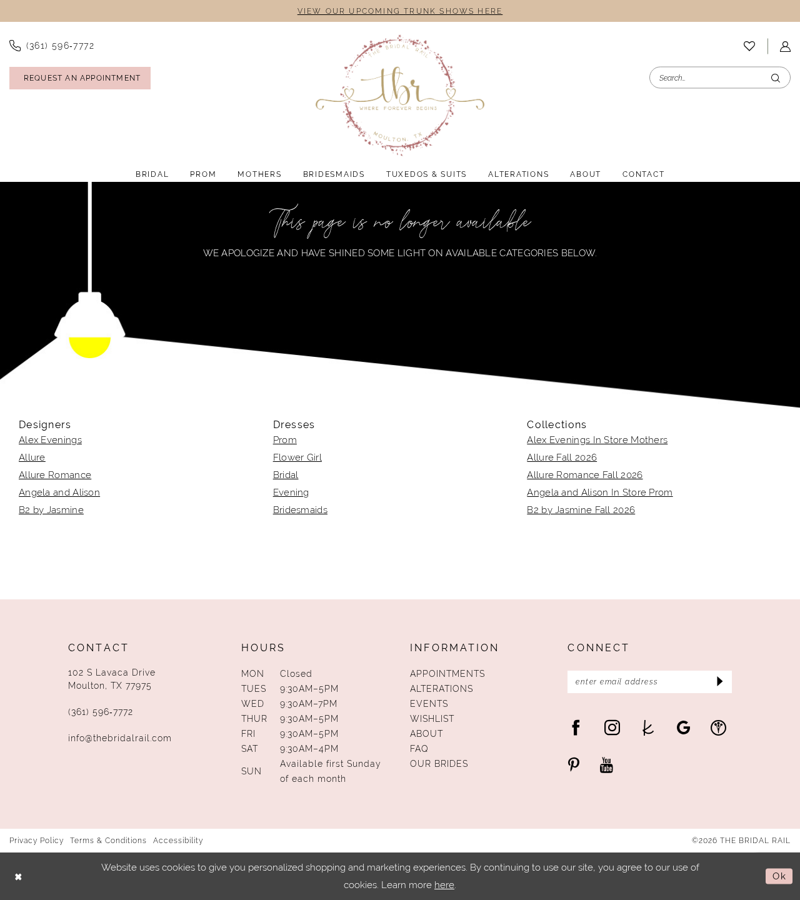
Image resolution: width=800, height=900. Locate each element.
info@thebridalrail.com (120, 738)
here (444, 884)
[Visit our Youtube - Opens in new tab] (606, 765)
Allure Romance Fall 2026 (584, 474)
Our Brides (439, 764)
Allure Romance (55, 474)
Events (429, 704)
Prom (285, 439)
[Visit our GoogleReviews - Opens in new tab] (683, 727)
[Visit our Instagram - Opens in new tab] (612, 727)
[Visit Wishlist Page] (749, 46)
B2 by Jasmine (51, 509)
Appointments (447, 674)
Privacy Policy (36, 840)
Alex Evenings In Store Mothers (597, 439)
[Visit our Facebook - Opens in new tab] (576, 727)
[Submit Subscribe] (718, 681)
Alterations (441, 689)
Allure (32, 457)
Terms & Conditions (108, 840)
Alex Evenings (50, 439)
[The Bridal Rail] (400, 95)
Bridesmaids (300, 509)
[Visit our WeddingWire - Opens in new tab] (718, 727)
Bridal (286, 474)
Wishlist (432, 719)
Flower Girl (297, 457)
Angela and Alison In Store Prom (599, 492)
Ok (779, 876)
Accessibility (178, 840)
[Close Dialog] (19, 877)
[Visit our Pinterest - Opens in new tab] (574, 765)
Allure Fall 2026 (562, 457)
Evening (291, 492)
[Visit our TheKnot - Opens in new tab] (648, 727)
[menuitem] (749, 46)
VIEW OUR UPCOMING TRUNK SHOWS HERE (400, 11)
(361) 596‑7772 (100, 712)
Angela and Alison (59, 492)
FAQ (419, 749)
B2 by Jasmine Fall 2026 (581, 509)
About (426, 734)
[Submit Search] (776, 78)
